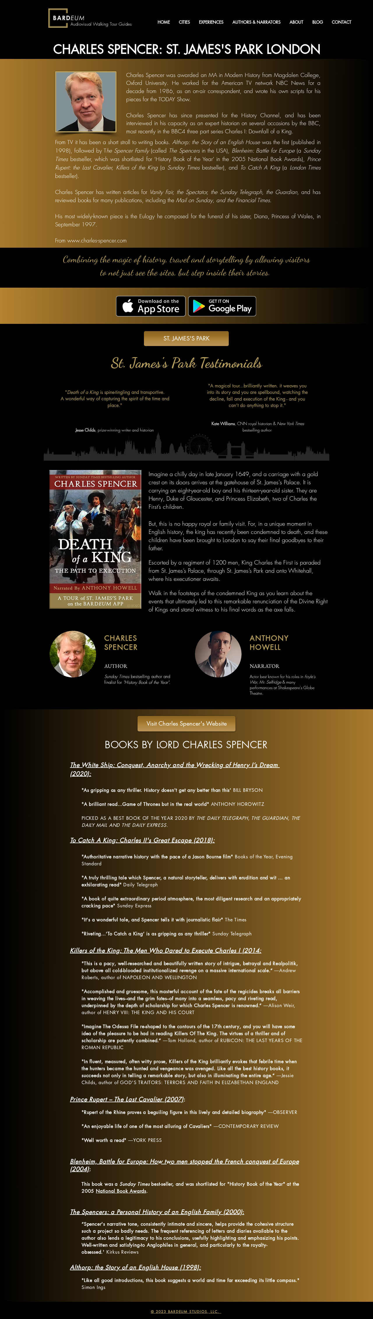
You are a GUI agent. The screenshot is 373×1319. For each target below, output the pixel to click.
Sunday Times (134, 1184)
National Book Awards (121, 1191)
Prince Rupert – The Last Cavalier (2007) (127, 1099)
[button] (184, 22)
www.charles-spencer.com (97, 240)
